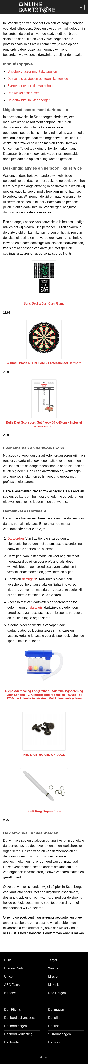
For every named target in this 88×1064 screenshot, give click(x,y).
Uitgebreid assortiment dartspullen (32, 71)
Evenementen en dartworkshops (30, 86)
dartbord (9, 212)
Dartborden (15, 538)
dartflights (29, 579)
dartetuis (36, 607)
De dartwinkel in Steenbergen (29, 100)
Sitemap (44, 1057)
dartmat (33, 928)
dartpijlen (31, 127)
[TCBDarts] (36, 7)
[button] (81, 7)
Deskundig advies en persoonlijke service (37, 78)
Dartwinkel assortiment (24, 93)
